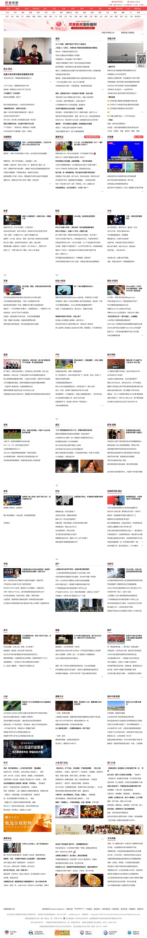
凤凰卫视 (36, 8)
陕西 (116, 16)
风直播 (110, 136)
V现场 (62, 280)
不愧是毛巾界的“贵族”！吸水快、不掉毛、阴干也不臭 (74, 871)
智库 (23, 12)
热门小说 (111, 762)
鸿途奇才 (37, 795)
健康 (123, 12)
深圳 (60, 16)
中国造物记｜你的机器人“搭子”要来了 (69, 59)
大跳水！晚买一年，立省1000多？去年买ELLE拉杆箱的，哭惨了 (26, 885)
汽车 (91, 8)
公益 (107, 12)
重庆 (95, 16)
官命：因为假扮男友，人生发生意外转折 (18, 768)
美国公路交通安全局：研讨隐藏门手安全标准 (123, 390)
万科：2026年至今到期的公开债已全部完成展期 (72, 580)
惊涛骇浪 (42, 783)
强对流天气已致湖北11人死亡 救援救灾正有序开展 (125, 188)
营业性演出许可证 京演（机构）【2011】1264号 (91, 926)
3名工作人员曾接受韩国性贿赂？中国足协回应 (20, 453)
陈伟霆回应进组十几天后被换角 (66, 441)
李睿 (137, 131)
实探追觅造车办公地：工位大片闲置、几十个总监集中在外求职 (77, 242)
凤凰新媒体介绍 (9, 909)
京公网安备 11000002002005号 (77, 918)
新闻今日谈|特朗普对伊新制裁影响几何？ (122, 70)
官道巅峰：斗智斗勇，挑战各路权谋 (120, 790)
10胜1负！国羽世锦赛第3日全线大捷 (17, 441)
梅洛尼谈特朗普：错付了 (12, 97)
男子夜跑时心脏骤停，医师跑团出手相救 (77, 124)
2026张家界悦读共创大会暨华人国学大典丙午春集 (125, 878)
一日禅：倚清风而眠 (62, 713)
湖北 (80, 16)
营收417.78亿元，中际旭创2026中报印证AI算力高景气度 (75, 250)
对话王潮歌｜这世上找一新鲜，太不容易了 (19, 647)
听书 (6, 762)
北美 (17, 16)
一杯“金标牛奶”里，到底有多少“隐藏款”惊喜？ (20, 728)
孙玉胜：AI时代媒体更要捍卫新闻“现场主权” (123, 127)
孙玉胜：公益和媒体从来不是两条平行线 (122, 847)
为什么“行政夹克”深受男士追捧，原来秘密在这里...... (74, 169)
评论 (15, 12)
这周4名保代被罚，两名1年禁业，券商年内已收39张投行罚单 (25, 231)
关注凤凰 (112, 838)
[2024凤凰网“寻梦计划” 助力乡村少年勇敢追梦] (134, 2)
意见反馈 (124, 909)
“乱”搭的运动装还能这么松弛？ (66, 534)
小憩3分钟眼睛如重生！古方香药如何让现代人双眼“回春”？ (76, 165)
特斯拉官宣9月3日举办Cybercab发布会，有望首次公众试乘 (76, 297)
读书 (53, 12)
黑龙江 (40, 16)
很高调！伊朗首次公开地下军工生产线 (17, 89)
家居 (99, 12)
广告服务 (89, 909)
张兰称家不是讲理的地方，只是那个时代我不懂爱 (124, 472)
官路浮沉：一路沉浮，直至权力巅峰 (68, 783)
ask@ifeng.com (74, 914)
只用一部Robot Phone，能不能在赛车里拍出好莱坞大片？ (24, 592)
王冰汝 (109, 131)
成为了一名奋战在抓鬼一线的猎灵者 (16, 787)
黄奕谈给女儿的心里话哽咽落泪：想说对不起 (123, 445)
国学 (61, 12)
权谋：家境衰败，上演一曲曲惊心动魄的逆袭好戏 (21, 791)
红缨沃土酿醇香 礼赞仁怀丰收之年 (119, 527)
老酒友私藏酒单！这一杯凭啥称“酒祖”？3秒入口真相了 (126, 542)
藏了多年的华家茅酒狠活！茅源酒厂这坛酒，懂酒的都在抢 (24, 855)
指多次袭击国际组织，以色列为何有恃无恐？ (20, 105)
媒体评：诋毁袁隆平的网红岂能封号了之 (121, 515)
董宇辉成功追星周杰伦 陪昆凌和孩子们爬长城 (123, 453)
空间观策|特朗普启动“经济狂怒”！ (122, 108)
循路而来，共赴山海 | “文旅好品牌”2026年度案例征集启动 (24, 375)
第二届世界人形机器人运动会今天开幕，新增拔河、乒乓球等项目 (78, 328)
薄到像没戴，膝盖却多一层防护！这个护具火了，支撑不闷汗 (25, 246)
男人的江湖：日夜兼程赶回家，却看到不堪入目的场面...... (75, 787)
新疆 (33, 16)
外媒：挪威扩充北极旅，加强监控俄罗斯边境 (20, 320)
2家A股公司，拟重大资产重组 (117, 258)
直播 (7, 12)
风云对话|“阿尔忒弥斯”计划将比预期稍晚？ (122, 86)
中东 (12, 16)
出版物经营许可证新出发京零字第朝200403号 (105, 918)
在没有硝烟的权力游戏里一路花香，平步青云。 (20, 783)
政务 (82, 8)
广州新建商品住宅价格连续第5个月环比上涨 (71, 588)
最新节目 (112, 67)
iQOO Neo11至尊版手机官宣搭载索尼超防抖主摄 (124, 324)
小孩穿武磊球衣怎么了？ (12, 449)
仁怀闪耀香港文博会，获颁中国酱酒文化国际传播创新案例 (24, 383)
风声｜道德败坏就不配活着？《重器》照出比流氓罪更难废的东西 (27, 169)
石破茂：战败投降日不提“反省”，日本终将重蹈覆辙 (22, 316)
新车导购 (111, 354)
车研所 (115, 280)
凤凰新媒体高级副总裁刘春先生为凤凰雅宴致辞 (124, 859)
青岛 (106, 16)
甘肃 (121, 16)
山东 (101, 16)
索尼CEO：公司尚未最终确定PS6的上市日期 (123, 331)
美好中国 (119, 8)
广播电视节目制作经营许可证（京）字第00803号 (62, 922)
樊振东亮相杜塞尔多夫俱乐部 (14, 62)
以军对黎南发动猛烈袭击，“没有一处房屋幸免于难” (22, 301)
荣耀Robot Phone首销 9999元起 (119, 309)
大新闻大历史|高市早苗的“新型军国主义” (122, 93)
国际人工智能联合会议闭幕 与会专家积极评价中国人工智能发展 (78, 70)
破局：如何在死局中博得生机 (117, 813)
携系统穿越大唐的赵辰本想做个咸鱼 (68, 791)
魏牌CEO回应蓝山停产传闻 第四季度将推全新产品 (125, 386)
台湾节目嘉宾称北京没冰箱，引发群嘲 (69, 108)
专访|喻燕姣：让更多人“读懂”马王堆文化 (122, 662)
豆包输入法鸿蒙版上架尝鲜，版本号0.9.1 (69, 320)
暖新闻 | (59, 124)
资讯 (8, 8)
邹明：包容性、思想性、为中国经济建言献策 (124, 862)
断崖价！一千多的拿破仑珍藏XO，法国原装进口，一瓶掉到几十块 (27, 309)
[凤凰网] (11, 5)
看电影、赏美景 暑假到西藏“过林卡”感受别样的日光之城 (76, 78)
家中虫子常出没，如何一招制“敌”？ (16, 870)
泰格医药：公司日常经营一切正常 (67, 647)
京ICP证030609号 (37, 922)
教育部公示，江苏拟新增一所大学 (119, 736)
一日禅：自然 (60, 736)
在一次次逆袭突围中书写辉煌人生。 (16, 798)
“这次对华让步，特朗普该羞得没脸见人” (18, 78)
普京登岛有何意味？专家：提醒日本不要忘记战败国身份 (24, 305)
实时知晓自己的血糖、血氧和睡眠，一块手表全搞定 (73, 161)
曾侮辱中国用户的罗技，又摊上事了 (68, 316)
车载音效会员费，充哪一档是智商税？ (69, 371)
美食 (92, 12)
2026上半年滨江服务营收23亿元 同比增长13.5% (124, 588)
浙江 (126, 16)
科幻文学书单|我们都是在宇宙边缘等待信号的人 (21, 654)
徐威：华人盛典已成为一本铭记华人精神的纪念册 (125, 843)
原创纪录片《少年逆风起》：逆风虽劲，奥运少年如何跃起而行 (26, 724)
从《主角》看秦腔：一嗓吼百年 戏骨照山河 (19, 666)
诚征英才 (97, 909)
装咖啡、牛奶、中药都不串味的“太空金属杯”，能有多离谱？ (25, 859)
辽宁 (22, 16)
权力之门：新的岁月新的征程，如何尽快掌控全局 (21, 806)
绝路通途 (92, 795)
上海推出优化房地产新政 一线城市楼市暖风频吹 (72, 569)
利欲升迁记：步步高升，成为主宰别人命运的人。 (21, 772)
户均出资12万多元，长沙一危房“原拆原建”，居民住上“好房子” (77, 592)
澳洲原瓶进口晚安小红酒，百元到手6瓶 (69, 863)
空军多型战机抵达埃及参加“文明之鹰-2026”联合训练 (22, 297)
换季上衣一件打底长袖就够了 (65, 519)
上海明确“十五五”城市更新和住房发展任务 (122, 596)
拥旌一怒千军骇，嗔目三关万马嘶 (119, 801)
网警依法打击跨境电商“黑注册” (118, 519)
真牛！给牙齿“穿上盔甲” (64, 852)
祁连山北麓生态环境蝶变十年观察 (68, 55)
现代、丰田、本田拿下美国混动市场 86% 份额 (71, 390)
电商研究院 (112, 491)
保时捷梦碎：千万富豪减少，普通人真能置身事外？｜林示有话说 (78, 394)
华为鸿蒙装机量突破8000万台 (117, 305)
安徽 (50, 16)
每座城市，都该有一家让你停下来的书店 (18, 650)
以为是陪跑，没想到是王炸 (65, 457)
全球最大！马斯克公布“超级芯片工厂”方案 (70, 596)
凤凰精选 (8, 136)
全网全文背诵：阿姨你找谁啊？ (66, 515)
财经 (17, 8)
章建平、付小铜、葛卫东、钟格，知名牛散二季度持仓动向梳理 (26, 239)
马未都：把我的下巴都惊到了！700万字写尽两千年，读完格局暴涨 (79, 246)
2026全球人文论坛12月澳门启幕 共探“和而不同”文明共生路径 (25, 713)
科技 (26, 8)
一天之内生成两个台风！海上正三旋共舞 (70, 82)
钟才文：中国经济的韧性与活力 (67, 51)
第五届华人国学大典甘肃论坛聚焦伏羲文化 (123, 866)
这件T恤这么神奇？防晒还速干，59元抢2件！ (20, 862)
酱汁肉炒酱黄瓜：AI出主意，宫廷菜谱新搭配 (19, 515)
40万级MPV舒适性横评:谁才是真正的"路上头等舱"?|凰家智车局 (26, 603)
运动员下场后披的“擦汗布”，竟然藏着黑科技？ (72, 844)
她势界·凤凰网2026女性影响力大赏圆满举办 (123, 874)
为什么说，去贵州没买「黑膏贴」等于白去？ (20, 866)
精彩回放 (112, 97)
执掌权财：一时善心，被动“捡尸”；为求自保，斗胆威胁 (75, 772)
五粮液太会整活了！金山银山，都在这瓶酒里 (71, 855)
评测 (46, 12)
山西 (111, 16)
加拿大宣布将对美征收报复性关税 (19, 74)
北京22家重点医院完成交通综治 (66, 658)
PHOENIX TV (119, 5)
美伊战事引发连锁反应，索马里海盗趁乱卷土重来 (21, 324)
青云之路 (97, 768)
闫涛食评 (7, 523)
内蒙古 (28, 16)
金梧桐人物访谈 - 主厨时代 (13, 508)
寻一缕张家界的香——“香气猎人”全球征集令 (123, 647)
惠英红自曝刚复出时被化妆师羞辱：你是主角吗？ (73, 434)
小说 (128, 8)
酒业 (76, 12)
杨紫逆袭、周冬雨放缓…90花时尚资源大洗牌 (71, 523)
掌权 (41, 772)
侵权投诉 (85, 914)
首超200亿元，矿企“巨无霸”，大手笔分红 (18, 227)
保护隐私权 (106, 909)
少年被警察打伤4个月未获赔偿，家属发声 (70, 105)
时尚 (54, 8)
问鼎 (44, 779)
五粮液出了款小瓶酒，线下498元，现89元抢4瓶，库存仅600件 (77, 176)
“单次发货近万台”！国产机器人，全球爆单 (122, 316)
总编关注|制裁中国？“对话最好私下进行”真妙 (123, 78)
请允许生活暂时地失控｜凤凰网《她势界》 (19, 717)
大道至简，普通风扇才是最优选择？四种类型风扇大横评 (24, 599)
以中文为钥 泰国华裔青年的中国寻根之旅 (121, 654)
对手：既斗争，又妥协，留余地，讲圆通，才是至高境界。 (24, 776)
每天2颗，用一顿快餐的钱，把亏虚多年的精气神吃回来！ (75, 172)
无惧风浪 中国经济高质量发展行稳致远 (83, 48)
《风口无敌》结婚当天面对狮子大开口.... (121, 820)
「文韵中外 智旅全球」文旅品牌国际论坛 (18, 386)
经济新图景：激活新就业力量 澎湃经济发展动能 (73, 67)
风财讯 (110, 563)
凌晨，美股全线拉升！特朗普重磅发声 (120, 261)
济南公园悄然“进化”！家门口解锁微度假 (70, 131)
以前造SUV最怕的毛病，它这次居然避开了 (122, 379)
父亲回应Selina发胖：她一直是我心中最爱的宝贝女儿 (74, 438)
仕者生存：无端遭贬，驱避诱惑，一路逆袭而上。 (124, 794)
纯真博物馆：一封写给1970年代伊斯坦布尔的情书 (21, 662)
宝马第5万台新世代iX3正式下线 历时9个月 (122, 402)
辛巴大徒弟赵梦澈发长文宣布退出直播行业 (122, 508)
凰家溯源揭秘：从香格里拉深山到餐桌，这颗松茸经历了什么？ (26, 658)
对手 (87, 798)
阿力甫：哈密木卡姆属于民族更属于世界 (121, 669)
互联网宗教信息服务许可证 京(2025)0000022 (56, 926)
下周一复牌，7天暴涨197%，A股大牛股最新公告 (21, 235)
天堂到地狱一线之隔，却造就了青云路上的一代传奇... (23, 779)
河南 (75, 16)
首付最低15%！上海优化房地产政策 (120, 607)
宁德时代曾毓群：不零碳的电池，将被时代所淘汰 (21, 172)
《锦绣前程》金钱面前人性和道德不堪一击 (123, 768)
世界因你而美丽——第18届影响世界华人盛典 (124, 160)
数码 (38, 12)
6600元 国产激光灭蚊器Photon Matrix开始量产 (124, 328)
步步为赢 (95, 802)
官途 (88, 776)
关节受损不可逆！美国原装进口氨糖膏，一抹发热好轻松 (75, 180)
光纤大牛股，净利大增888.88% (118, 231)
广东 (55, 16)
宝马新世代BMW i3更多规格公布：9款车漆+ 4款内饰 (74, 324)
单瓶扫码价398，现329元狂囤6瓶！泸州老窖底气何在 (74, 153)
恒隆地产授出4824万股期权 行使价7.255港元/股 (124, 611)
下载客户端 (129, 5)
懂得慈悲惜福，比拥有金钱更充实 (67, 740)
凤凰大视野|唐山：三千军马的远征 (122, 116)
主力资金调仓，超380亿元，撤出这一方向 (122, 227)
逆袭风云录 (44, 791)
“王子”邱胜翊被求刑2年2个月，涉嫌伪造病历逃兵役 (73, 430)
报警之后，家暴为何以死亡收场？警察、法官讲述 (21, 180)
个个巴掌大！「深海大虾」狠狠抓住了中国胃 (20, 127)
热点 (6, 69)
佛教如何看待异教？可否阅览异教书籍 (69, 724)
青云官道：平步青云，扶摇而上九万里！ (18, 810)
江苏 (65, 16)
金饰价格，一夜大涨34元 (116, 250)
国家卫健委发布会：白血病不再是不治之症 (19, 124)
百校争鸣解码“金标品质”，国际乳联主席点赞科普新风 (23, 721)
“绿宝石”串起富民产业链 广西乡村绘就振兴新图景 (73, 63)
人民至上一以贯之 (62, 48)
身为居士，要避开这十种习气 (65, 743)
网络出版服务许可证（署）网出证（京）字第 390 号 (43, 918)
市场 (109, 210)
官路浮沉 (99, 772)
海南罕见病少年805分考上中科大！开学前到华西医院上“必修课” (78, 650)
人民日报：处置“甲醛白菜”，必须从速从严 (71, 101)
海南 (45, 16)
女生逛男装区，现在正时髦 (65, 530)
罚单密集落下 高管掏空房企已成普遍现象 (121, 584)
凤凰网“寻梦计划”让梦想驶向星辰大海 (17, 732)
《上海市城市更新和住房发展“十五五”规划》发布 (72, 573)
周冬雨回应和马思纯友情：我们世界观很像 (122, 464)
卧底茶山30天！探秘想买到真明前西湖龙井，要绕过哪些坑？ (77, 867)
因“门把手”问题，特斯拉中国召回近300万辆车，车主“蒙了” (76, 235)
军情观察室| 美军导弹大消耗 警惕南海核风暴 (123, 82)
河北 (70, 16)
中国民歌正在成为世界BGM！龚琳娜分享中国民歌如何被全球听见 (27, 394)
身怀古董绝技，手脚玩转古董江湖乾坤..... (70, 798)
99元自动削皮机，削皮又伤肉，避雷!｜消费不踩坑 (21, 596)
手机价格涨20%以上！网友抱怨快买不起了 (122, 301)
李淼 (121, 131)
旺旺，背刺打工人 (61, 254)
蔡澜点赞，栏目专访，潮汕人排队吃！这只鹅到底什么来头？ (25, 874)
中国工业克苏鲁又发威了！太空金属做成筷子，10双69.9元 (125, 724)
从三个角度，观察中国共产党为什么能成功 (71, 44)
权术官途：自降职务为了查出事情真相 (120, 809)
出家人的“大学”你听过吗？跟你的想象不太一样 (72, 721)
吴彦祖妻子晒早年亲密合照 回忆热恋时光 (121, 449)
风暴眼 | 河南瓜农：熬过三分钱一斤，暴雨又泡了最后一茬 (24, 165)
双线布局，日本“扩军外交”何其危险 (16, 313)
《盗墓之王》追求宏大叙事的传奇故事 (17, 802)
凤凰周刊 (132, 909)
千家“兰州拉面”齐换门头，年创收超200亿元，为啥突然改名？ (77, 239)
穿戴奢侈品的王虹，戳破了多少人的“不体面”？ (72, 538)
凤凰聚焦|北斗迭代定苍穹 (116, 74)
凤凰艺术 (140, 909)
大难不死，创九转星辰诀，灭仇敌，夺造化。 (71, 795)
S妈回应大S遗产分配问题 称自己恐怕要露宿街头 (124, 441)
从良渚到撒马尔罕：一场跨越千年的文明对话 (123, 658)
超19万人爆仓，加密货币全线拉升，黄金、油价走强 (22, 242)
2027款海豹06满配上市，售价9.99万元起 (70, 398)
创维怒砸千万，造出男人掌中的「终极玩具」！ (72, 402)
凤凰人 (111, 120)
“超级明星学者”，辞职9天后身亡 (15, 108)
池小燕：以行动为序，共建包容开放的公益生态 (124, 855)
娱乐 (45, 8)
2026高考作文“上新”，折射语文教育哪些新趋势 (124, 728)
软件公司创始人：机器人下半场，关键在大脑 (71, 231)
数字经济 (137, 16)
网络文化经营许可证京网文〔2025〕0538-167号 (99, 922)
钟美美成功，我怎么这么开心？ (66, 527)
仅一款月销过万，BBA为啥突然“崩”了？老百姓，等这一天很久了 (78, 375)
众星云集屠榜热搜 (113, 335)
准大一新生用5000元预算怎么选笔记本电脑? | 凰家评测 (23, 580)
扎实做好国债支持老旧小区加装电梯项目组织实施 (124, 580)
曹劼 (133, 131)
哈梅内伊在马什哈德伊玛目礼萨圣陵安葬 (121, 176)
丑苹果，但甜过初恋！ (12, 878)
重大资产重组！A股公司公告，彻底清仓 (121, 246)
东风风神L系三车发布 (114, 375)
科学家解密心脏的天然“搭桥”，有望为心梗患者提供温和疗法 (76, 669)
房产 (100, 8)
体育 (72, 8)
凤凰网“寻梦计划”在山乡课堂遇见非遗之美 (19, 736)
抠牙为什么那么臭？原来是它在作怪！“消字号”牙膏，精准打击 (125, 511)
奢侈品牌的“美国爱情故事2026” (66, 542)
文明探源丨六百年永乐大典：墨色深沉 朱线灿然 (124, 650)
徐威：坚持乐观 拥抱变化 (116, 124)
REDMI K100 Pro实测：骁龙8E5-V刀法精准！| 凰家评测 (24, 588)
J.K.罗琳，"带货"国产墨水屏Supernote (121, 297)
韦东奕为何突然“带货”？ (12, 116)
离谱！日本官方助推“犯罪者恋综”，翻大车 (19, 112)
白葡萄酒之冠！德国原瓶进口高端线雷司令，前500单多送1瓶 (25, 881)
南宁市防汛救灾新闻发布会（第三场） (120, 180)
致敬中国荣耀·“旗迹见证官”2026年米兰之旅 (19, 390)
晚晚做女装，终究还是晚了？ (65, 511)
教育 (115, 12)
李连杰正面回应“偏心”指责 (116, 460)
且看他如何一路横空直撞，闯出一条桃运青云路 (72, 779)
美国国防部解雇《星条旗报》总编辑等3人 (123, 60)
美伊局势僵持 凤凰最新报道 (116, 171)
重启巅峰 (37, 768)
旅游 (84, 12)
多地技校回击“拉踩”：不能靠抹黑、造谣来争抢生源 (74, 86)
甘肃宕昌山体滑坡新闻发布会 (117, 184)
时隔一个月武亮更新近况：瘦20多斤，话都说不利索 (73, 309)
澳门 (7, 16)
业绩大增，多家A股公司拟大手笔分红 (120, 242)
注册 (136, 5)
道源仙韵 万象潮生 (127, 32)
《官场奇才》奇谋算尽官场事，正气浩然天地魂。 (124, 778)
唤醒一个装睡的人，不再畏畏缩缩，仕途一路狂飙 (73, 802)
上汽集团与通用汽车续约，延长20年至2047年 (123, 371)
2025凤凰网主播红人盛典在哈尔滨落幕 (121, 885)
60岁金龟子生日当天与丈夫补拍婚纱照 (69, 449)
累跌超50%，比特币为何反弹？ (118, 239)
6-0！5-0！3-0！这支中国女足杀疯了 (17, 445)
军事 (63, 8)
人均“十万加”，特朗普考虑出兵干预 (16, 86)
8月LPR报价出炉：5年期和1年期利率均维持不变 (72, 584)
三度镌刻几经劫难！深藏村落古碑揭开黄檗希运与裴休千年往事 (77, 717)
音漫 (138, 12)
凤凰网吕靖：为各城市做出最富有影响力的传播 (124, 851)
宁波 (131, 16)
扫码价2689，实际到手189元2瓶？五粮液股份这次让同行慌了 (77, 120)
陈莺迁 (116, 131)
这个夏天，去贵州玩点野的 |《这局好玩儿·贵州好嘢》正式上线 (26, 371)
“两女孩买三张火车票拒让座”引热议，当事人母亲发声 (75, 97)
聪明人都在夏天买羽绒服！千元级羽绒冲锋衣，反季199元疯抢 (77, 453)
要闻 (58, 38)
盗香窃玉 (85, 791)
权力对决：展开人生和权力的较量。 (120, 775)
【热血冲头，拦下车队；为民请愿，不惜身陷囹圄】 (73, 768)
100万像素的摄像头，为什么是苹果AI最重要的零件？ (74, 305)
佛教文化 (69, 12)
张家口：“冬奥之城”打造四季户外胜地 (69, 127)
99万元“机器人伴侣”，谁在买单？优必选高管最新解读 (74, 227)
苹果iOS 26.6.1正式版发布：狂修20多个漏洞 (123, 313)
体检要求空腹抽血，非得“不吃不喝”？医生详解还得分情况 (76, 673)
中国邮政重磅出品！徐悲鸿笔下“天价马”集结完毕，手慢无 (76, 859)
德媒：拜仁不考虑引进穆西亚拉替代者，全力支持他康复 (75, 666)
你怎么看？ (90, 93)
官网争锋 (85, 783)
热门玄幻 (64, 762)
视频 (109, 8)
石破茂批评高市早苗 (63, 74)
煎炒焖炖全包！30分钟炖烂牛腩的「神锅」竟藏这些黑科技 (76, 848)
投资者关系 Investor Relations (53, 909)
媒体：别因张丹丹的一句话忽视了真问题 (70, 93)
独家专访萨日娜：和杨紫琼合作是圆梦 (120, 456)
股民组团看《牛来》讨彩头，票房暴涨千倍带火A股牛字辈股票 (26, 176)
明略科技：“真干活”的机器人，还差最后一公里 (20, 161)
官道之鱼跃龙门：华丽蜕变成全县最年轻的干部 (124, 786)
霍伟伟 (127, 131)
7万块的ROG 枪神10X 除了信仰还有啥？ (18, 584)
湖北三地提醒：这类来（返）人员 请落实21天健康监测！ (75, 654)
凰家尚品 (137, 8)
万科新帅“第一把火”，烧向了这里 (119, 592)
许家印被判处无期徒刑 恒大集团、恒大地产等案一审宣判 (75, 577)
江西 (91, 16)
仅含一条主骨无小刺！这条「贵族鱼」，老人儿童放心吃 (75, 184)
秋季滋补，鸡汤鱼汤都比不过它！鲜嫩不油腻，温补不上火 (76, 112)
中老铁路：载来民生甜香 (116, 713)
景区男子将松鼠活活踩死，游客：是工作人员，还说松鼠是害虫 (78, 116)
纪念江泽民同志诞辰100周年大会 (135, 171)
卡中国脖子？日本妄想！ (12, 93)
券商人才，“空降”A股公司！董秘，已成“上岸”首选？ (22, 250)
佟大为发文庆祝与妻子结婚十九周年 (68, 445)
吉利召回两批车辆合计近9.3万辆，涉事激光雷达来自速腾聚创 (77, 261)
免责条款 (115, 909)
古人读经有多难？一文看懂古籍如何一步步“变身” (72, 728)
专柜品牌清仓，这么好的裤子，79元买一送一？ (72, 188)
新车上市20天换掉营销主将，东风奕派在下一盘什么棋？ (75, 386)
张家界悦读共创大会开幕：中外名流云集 (122, 881)
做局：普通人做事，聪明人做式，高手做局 (70, 776)
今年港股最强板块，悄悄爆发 (117, 235)
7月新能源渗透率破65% (63, 383)
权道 (32, 798)
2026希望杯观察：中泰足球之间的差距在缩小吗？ (21, 456)
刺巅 (33, 802)
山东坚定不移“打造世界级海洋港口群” (120, 717)
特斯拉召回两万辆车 (62, 379)
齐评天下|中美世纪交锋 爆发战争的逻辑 (124, 105)
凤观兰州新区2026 (108, 32)
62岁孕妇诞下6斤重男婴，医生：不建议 (18, 131)
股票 (30, 12)
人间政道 (34, 787)
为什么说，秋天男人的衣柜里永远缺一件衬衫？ (20, 120)
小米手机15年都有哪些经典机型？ (119, 320)
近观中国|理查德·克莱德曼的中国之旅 (123, 101)
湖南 (85, 16)
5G (131, 12)
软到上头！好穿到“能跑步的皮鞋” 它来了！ (70, 157)
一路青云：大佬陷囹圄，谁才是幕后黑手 (18, 795)
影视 (109, 424)
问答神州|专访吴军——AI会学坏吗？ (120, 89)
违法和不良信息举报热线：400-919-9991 (52, 914)
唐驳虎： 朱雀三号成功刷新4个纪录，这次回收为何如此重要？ (26, 153)
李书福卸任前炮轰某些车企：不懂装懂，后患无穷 (73, 258)
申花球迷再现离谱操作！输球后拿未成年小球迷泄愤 (22, 460)
